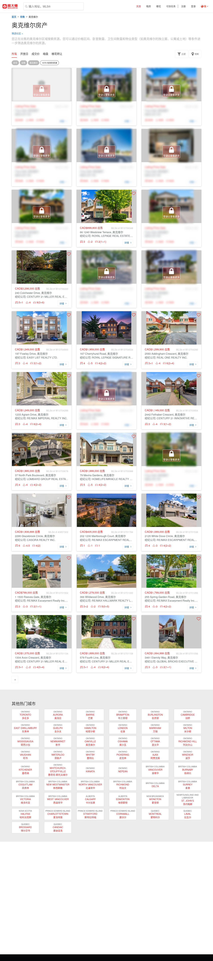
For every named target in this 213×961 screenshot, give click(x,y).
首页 (14, 16)
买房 (138, 6)
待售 (22, 16)
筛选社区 (17, 33)
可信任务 (171, 6)
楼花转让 (57, 54)
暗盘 (45, 54)
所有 (14, 54)
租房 (148, 6)
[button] (134, 193)
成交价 (36, 54)
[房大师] (10, 6)
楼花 (158, 6)
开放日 (24, 54)
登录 (193, 6)
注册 (183, 6)
